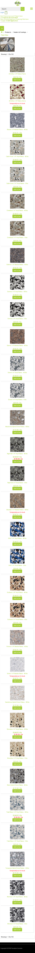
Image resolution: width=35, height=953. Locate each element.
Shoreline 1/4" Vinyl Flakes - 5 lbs (17, 758)
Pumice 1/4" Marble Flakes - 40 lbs (17, 646)
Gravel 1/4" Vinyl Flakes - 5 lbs (17, 399)
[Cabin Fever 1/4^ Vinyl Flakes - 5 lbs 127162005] (17, 174)
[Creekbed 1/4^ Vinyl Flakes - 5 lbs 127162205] (17, 228)
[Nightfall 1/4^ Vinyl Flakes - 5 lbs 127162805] (17, 473)
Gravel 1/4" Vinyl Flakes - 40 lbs (17, 372)
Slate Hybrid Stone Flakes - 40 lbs (17, 785)
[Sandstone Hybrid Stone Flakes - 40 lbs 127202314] (17, 693)
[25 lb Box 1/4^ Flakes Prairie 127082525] (17, 64)
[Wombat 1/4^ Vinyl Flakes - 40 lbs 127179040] (17, 887)
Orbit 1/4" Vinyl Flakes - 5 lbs (17, 565)
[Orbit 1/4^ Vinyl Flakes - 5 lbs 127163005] (17, 556)
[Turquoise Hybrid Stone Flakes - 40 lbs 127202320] (17, 859)
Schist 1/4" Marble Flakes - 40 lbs (17, 673)
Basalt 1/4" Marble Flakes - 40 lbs (17, 129)
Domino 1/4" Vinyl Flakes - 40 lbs (17, 291)
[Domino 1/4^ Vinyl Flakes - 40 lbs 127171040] (17, 282)
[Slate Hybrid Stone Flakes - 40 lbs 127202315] (17, 776)
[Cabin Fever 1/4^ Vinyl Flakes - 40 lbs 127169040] (17, 147)
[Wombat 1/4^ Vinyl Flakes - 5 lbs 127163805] (17, 914)
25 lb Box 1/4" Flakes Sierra (17, 101)
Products (8, 32)
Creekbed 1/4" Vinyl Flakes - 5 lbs (17, 237)
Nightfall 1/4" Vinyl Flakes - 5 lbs (17, 482)
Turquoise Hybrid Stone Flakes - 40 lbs (17, 868)
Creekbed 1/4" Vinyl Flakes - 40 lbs (17, 210)
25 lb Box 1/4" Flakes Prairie (17, 74)
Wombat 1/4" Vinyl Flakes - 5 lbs (17, 924)
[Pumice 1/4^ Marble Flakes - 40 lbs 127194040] (17, 637)
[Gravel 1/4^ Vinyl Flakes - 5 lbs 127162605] (17, 390)
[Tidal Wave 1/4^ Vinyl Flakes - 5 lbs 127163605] (17, 832)
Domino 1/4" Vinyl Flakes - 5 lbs (17, 318)
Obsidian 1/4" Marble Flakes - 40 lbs (17, 510)
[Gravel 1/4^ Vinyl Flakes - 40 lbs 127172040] (17, 363)
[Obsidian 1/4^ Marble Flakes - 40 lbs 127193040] (17, 500)
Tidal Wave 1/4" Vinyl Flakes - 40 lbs (17, 812)
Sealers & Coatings (20, 32)
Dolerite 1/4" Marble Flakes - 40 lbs (17, 264)
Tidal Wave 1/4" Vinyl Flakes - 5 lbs (17, 841)
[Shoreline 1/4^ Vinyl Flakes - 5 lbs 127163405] (17, 749)
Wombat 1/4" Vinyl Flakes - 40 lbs (17, 897)
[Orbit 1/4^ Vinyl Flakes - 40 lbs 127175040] (17, 529)
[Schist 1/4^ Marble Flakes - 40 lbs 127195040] (17, 664)
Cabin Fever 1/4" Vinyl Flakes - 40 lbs (17, 156)
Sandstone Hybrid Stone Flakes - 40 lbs (17, 702)
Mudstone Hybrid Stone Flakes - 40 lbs (17, 426)
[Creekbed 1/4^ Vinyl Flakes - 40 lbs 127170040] (17, 201)
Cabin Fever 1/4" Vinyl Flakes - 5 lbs (17, 183)
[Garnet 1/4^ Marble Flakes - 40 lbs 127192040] (17, 336)
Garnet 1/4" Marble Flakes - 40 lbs (17, 345)
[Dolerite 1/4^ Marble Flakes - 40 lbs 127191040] (17, 255)
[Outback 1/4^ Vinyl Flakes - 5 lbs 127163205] (17, 610)
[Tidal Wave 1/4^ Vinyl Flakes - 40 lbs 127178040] (17, 803)
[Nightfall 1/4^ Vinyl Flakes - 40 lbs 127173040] (17, 444)
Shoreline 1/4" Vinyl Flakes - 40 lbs (17, 729)
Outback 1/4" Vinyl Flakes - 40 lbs (17, 592)
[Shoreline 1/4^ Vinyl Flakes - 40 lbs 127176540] (17, 720)
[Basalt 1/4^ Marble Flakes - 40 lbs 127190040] (17, 120)
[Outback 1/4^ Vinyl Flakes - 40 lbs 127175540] (17, 583)
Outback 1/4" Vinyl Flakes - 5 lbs (17, 619)
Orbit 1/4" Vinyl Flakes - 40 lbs (17, 538)
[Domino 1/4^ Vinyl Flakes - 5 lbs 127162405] (17, 309)
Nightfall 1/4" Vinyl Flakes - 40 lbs (17, 453)
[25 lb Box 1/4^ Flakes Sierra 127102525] (17, 91)
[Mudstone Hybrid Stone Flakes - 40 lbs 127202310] (17, 417)
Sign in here (19, 16)
